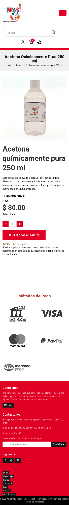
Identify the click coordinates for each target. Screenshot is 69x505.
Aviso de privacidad (35, 502)
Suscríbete (58, 444)
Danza (6, 480)
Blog (5, 487)
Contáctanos (9, 494)
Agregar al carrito (26, 235)
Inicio (9, 65)
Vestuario (7, 483)
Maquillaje (8, 476)
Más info (8, 405)
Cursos (6, 490)
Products (20, 65)
